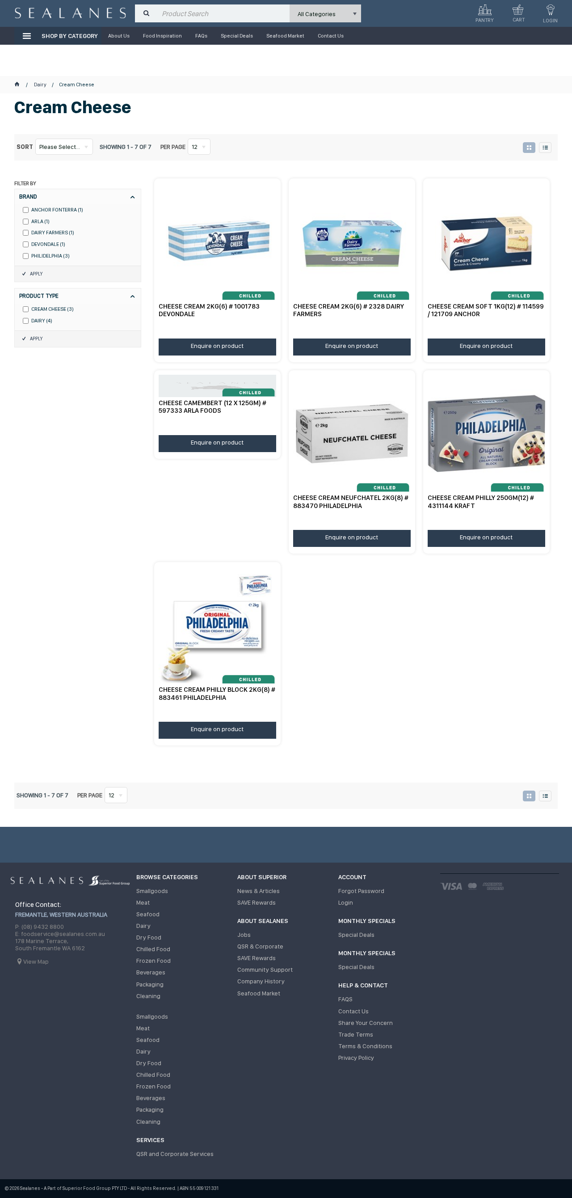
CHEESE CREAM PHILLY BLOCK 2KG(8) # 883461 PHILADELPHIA (217, 693)
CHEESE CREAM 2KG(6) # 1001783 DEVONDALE (209, 310)
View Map (36, 961)
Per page (172, 146)
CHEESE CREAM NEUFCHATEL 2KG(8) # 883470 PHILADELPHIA (350, 501)
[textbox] (224, 13)
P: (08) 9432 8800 (39, 926)
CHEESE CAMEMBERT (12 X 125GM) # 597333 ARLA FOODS (212, 407)
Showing (125, 146)
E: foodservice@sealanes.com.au (60, 933)
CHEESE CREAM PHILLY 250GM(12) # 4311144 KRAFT (481, 501)
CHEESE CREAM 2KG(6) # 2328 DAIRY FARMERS (348, 310)
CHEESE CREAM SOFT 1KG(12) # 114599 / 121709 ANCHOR (486, 310)
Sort (25, 146)
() (57, 210)
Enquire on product (217, 345)
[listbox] (325, 13)
